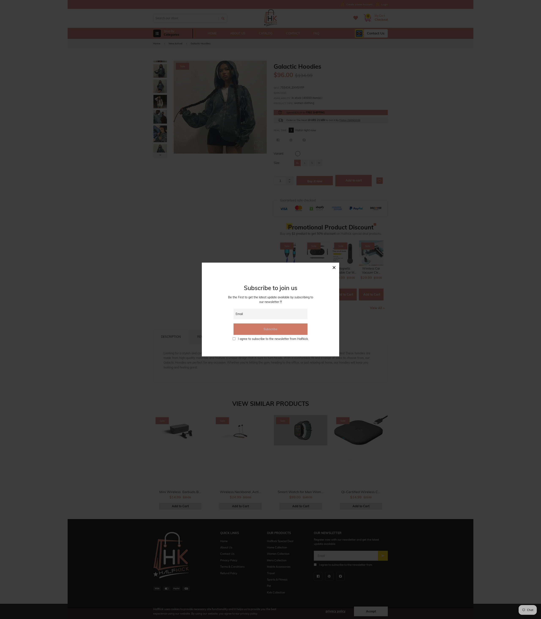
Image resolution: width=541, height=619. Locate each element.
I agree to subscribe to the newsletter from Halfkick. (273, 339)
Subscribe (270, 329)
